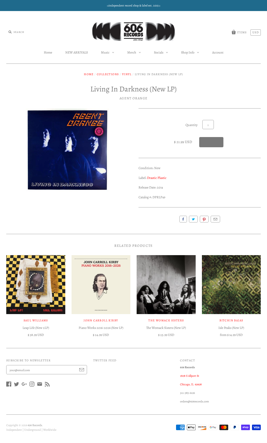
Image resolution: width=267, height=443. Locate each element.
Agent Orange (133, 98)
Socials (159, 52)
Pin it (204, 219)
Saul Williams (36, 320)
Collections (108, 74)
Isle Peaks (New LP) (231, 328)
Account (217, 52)
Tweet (193, 219)
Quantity (191, 125)
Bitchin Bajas (231, 320)
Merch (132, 52)
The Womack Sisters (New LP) (166, 328)
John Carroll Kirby (101, 320)
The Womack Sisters (166, 320)
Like (183, 219)
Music (105, 52)
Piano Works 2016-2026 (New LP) (101, 328)
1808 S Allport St (189, 376)
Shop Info (188, 52)
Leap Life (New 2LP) (36, 328)
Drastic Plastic (156, 178)
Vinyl (127, 74)
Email (215, 219)
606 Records (35, 425)
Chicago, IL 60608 (191, 384)
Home (48, 52)
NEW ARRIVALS (76, 52)
